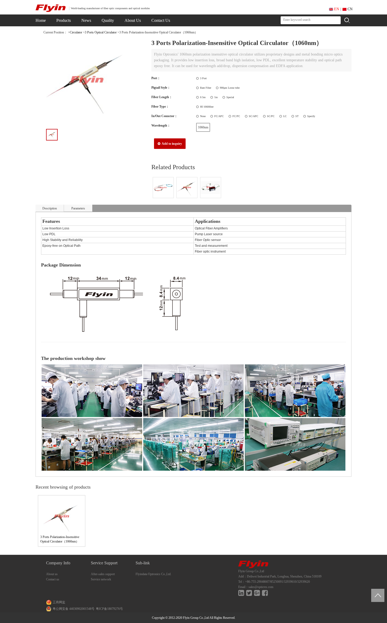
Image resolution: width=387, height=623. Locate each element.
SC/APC (253, 116)
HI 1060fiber (207, 106)
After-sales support (103, 574)
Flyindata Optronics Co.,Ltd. (153, 574)
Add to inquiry (171, 143)
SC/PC (271, 116)
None (203, 116)
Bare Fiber (205, 87)
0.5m (203, 97)
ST (297, 116)
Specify (311, 116)
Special (230, 97)
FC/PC (236, 116)
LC (285, 116)
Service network (101, 579)
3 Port (203, 78)
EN (336, 9)
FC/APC (219, 116)
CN (349, 9)
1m (216, 97)
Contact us (52, 579)
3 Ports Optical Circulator (101, 32)
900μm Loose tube (230, 87)
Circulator (76, 32)
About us (52, 574)
